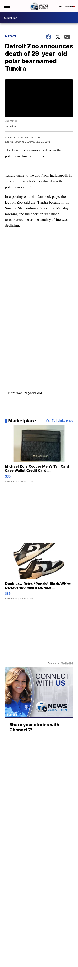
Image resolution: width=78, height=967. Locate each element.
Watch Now (66, 6)
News (10, 36)
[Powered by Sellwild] (67, 663)
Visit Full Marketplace (59, 420)
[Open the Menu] (7, 6)
